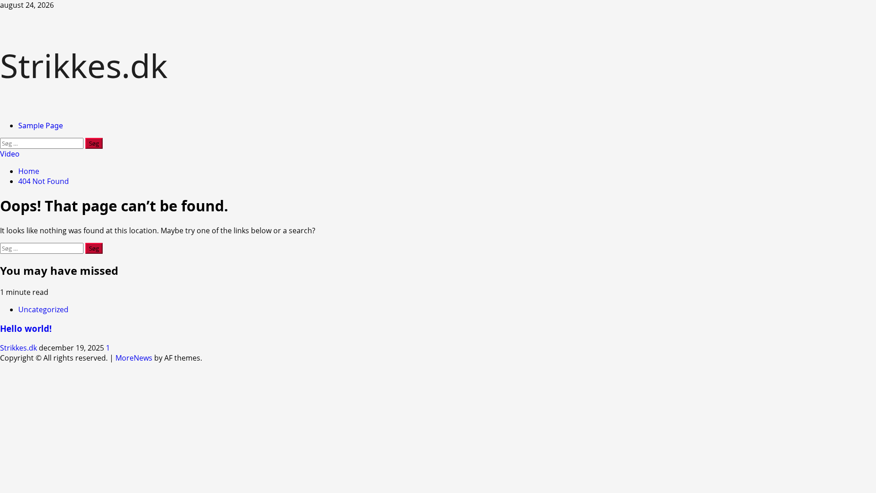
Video (10, 154)
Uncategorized (43, 309)
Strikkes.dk (83, 65)
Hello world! (26, 328)
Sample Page (40, 126)
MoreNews (133, 358)
